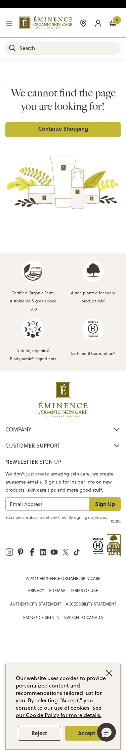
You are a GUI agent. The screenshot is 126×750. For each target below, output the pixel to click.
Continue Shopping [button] (63, 128)
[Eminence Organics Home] (45, 22)
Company (18, 429)
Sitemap (57, 590)
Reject (39, 733)
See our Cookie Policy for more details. (58, 711)
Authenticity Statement (35, 604)
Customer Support (32, 445)
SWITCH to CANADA (83, 617)
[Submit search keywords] (12, 48)
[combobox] (63, 48)
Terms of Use (84, 590)
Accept (86, 733)
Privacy (36, 590)
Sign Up (105, 504)
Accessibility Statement (91, 604)
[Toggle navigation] (9, 23)
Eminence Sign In (41, 617)
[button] (98, 22)
